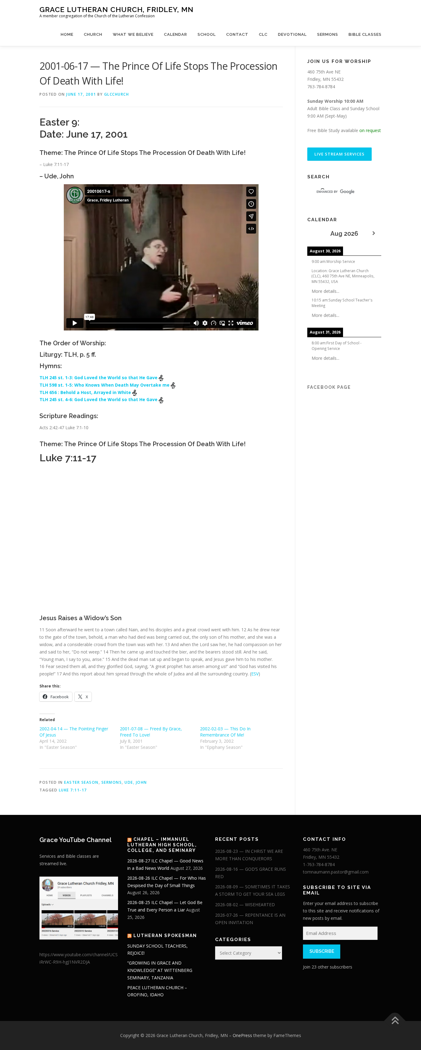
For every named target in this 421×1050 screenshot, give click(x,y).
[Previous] (314, 233)
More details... (325, 291)
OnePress (242, 1035)
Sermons (327, 34)
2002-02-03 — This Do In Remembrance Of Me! (225, 732)
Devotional (292, 34)
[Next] (373, 233)
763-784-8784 (321, 86)
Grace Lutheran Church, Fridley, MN (116, 9)
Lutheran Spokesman (165, 935)
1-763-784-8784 (319, 864)
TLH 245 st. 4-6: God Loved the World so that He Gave (99, 399)
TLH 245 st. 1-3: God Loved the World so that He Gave (99, 377)
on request (370, 130)
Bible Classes (365, 34)
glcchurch (116, 94)
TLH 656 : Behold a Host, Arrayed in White (85, 392)
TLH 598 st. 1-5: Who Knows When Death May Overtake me (105, 385)
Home (67, 34)
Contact (237, 34)
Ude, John (136, 782)
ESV (255, 674)
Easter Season (81, 782)
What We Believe (133, 34)
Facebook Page (329, 387)
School (207, 34)
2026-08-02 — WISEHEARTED (245, 904)
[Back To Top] (395, 1021)
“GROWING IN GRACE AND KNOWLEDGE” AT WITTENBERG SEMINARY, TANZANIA (159, 970)
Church (93, 34)
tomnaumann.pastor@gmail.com (336, 872)
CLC (263, 34)
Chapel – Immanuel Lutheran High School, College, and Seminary (162, 845)
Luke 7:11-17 (73, 790)
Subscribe (321, 951)
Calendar (175, 34)
